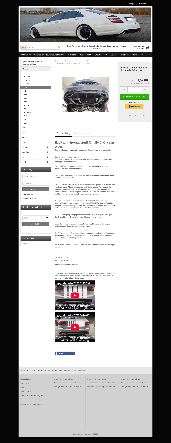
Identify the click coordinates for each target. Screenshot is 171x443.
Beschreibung (63, 133)
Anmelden (35, 189)
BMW (89, 55)
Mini (135, 55)
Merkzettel (143, 4)
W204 (28, 84)
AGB (22, 400)
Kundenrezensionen (84, 133)
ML (25, 109)
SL (25, 119)
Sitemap (25, 243)
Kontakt (23, 387)
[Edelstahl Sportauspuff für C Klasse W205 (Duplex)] (85, 94)
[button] (65, 353)
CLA (25, 94)
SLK (25, 123)
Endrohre (125, 55)
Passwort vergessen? (30, 198)
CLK (25, 98)
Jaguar (98, 55)
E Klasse (27, 105)
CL (25, 91)
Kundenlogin (129, 4)
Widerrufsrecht (25, 391)
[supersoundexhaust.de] (85, 24)
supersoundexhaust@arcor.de (66, 264)
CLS (25, 102)
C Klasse (27, 77)
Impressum (24, 383)
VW (106, 55)
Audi (82, 55)
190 (25, 73)
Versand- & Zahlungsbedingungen (32, 396)
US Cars (114, 55)
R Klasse (27, 112)
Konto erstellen (27, 195)
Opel (142, 55)
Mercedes (72, 55)
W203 (28, 80)
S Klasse (27, 116)
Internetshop (77, 434)
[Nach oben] (164, 439)
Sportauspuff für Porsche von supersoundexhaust (42, 55)
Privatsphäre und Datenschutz (31, 404)
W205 (28, 87)
